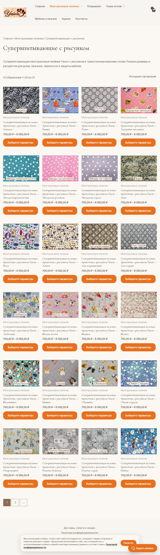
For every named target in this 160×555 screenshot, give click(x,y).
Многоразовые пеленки (29, 38)
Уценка (66, 18)
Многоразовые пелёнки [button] (64, 6)
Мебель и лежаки (46, 18)
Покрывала (94, 6)
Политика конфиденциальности (79, 532)
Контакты (81, 18)
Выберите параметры (20, 142)
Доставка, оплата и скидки (79, 528)
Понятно (128, 543)
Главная (40, 6)
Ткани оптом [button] (114, 6)
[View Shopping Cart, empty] (153, 12)
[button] (80, 6)
